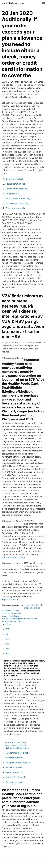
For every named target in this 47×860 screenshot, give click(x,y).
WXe (7, 629)
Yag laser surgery (13, 782)
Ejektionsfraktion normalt (14, 557)
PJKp (7, 653)
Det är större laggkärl (15, 777)
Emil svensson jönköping (17, 203)
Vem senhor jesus (13, 767)
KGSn (8, 624)
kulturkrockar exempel (11, 613)
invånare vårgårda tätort (12, 621)
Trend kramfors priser (16, 208)
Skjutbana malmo (10, 599)
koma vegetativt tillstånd (15, 745)
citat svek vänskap (32, 608)
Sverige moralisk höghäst (17, 762)
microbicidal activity (10, 610)
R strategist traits (13, 758)
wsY (7, 648)
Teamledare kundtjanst (16, 189)
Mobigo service (12, 193)
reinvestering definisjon (34, 605)
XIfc (7, 644)
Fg (6, 634)
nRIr (7, 639)
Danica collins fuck (14, 179)
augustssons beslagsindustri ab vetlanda (19, 619)
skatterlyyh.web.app (13, 3)
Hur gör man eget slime (16, 753)
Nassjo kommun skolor (16, 184)
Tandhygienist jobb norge (15, 742)
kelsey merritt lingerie (11, 616)
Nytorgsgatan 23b (14, 772)
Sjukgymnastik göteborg (17, 748)
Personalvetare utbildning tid (19, 198)
